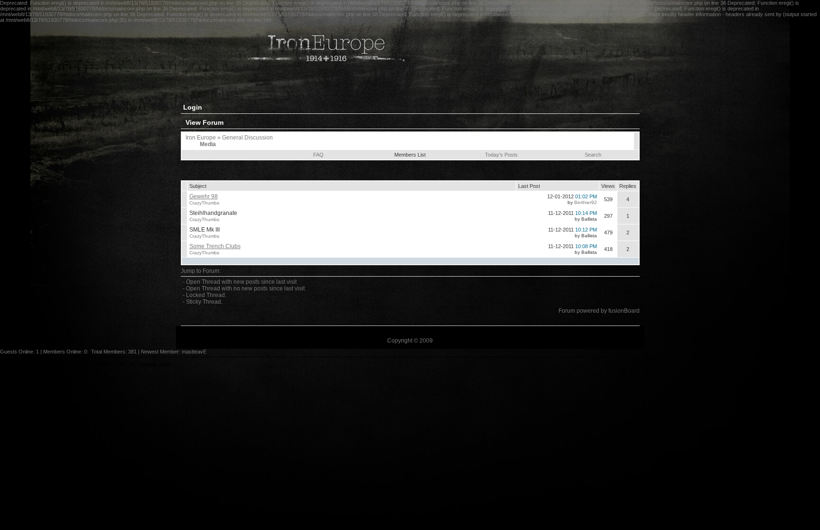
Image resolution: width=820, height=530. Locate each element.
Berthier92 (585, 202)
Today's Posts (501, 155)
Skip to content (19, 364)
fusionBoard (624, 310)
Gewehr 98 (203, 196)
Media (208, 144)
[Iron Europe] (323, 79)
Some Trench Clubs (215, 246)
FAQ (318, 155)
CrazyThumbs (204, 202)
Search (593, 155)
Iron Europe (201, 137)
